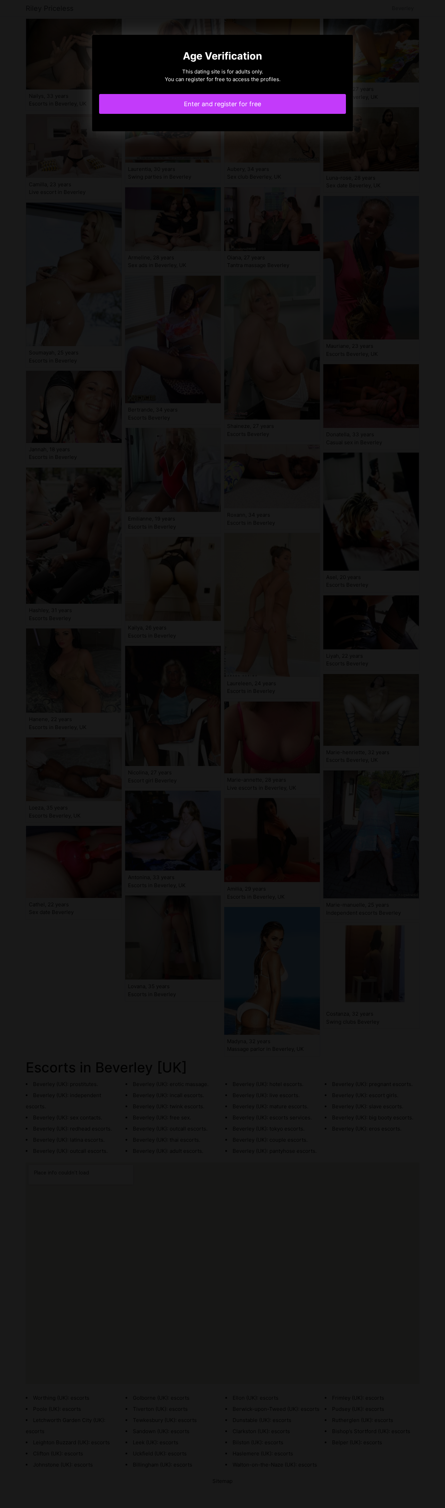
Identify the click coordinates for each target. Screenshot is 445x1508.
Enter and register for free (222, 104)
